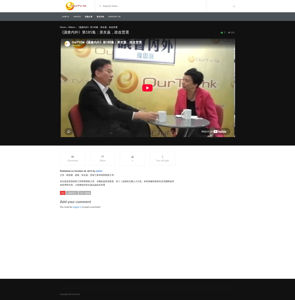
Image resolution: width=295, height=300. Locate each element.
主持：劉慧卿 (85, 193)
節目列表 (100, 17)
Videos (77, 17)
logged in (77, 206)
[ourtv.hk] (76, 5)
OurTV (65, 17)
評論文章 (88, 17)
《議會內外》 (72, 193)
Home (63, 27)
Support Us (114, 17)
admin (99, 170)
